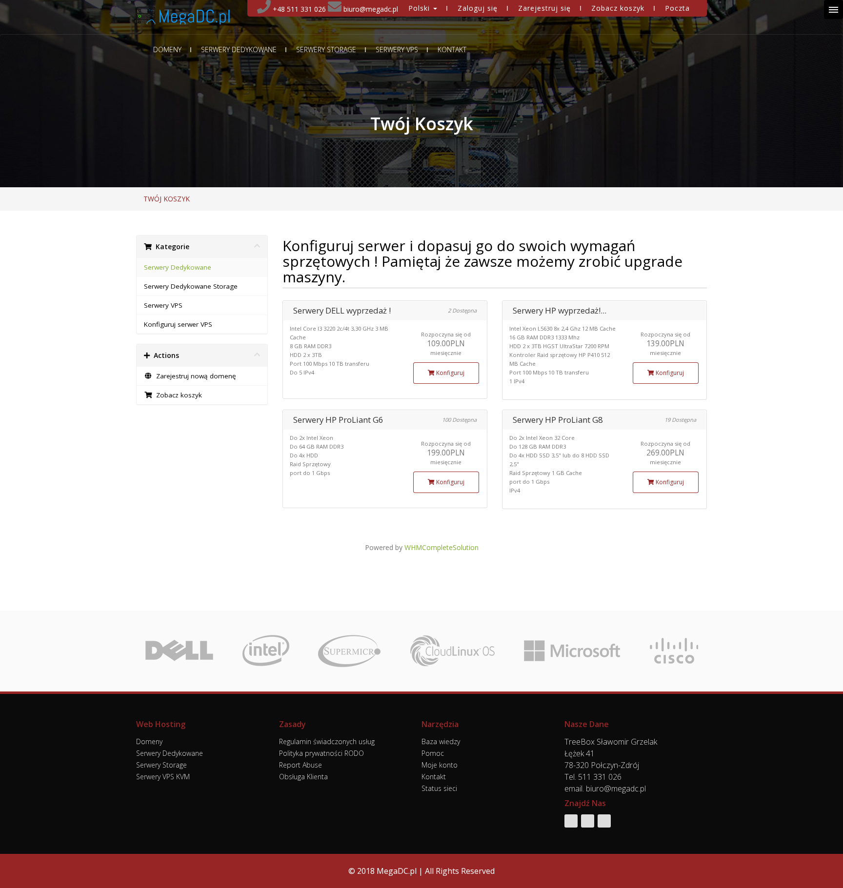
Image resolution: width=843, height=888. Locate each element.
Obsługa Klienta (303, 776)
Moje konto (440, 765)
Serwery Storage (326, 49)
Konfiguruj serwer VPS (178, 324)
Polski (420, 8)
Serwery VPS (397, 49)
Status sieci (439, 788)
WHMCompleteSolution (441, 547)
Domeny (167, 49)
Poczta (677, 8)
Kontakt (452, 49)
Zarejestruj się (544, 8)
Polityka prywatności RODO (321, 753)
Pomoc (433, 753)
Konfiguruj (449, 373)
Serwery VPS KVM (163, 776)
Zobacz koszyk (617, 8)
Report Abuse (300, 765)
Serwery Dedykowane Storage (191, 286)
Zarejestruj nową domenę (194, 376)
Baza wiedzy (441, 741)
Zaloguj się (478, 8)
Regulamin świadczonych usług (327, 741)
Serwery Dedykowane (239, 49)
